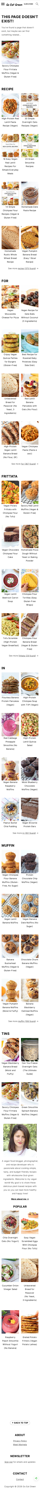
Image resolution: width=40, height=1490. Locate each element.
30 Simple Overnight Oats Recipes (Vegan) (30, 122)
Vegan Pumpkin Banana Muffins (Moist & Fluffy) (10, 1007)
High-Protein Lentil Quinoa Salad (29, 741)
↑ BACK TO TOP (20, 1423)
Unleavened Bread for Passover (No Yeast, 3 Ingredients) (10, 405)
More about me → (20, 1199)
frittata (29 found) (27, 656)
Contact (20, 1479)
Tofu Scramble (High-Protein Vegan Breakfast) (10, 642)
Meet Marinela (20, 1444)
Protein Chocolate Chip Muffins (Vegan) (30, 878)
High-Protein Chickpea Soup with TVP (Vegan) (29, 701)
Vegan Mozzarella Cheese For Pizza (10, 314)
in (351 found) (29, 833)
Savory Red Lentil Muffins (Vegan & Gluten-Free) (29, 509)
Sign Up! (9, 1462)
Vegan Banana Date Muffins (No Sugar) (29, 922)
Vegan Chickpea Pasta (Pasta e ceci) (30, 450)
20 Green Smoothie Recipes (29, 162)
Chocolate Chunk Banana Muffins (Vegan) (29, 963)
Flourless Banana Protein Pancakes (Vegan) (10, 701)
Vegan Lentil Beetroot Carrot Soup (10, 597)
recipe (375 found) (27, 268)
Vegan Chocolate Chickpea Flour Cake (10, 553)
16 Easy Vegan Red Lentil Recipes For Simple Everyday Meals (10, 166)
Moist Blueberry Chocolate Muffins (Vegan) (30, 786)
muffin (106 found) (27, 1021)
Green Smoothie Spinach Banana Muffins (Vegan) (30, 1111)
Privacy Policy (20, 1441)
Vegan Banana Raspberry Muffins (10, 786)
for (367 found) (28, 464)
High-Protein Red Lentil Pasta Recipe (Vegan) (10, 122)
